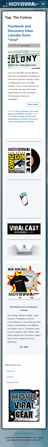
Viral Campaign (19, 121)
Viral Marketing (19, 113)
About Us (11, 371)
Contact (10, 377)
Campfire (14, 116)
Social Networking (13, 119)
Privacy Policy (12, 382)
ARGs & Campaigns (22, 111)
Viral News (28, 113)
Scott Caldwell (24, 45)
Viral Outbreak (29, 121)
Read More (33, 105)
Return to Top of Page (24, 433)
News (31, 111)
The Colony (23, 119)
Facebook (21, 116)
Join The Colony (30, 116)
